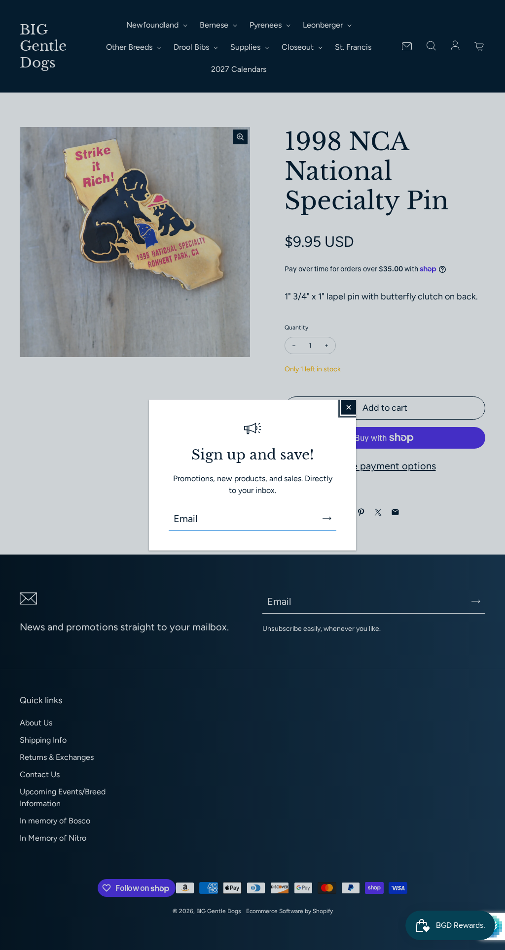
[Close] (348, 406)
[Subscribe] (327, 518)
